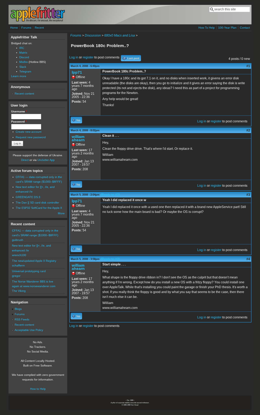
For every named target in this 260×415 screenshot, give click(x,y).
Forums (26, 27)
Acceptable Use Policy (29, 330)
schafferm (18, 265)
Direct (25, 160)
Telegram (25, 71)
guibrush (17, 239)
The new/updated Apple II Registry (34, 260)
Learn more (18, 76)
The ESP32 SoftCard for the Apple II (39, 207)
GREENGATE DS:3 (28, 197)
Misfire (23, 62)
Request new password (31, 137)
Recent (39, 27)
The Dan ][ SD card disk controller (37, 202)
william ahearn (78, 138)
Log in (73, 57)
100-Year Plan (227, 27)
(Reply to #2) (110, 194)
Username (19, 111)
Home (14, 27)
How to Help (38, 388)
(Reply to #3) (110, 259)
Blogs (18, 308)
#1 (248, 66)
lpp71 (77, 72)
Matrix (23, 52)
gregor (16, 275)
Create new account (28, 131)
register (88, 57)
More (61, 213)
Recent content (24, 93)
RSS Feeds (22, 319)
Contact (245, 27)
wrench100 (19, 255)
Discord (24, 57)
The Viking (19, 290)
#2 (248, 130)
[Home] (37, 21)
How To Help (206, 27)
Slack (22, 66)
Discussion (93, 35)
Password (19, 121)
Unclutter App (46, 160)
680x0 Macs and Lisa (119, 35)
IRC (21, 48)
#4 (248, 259)
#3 (248, 194)
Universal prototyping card (29, 271)
